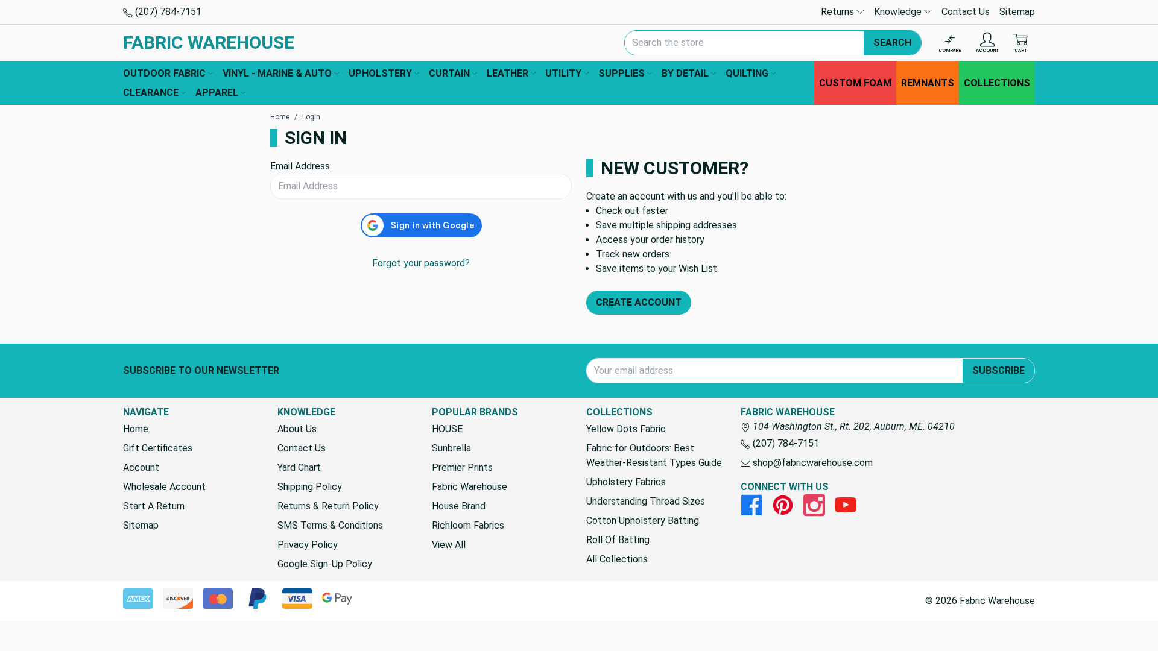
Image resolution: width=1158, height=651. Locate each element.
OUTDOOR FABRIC (164, 73)
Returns (838, 11)
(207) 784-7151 (167, 11)
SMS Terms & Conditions (330, 525)
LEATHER (507, 73)
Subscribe (998, 370)
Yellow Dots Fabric (626, 429)
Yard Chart (299, 467)
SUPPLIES (621, 73)
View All (449, 544)
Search (892, 42)
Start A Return (154, 506)
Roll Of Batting (618, 540)
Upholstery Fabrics (626, 482)
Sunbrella (451, 448)
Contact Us (965, 11)
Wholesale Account (164, 486)
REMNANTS (927, 83)
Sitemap (1017, 11)
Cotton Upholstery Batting (642, 520)
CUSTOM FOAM (855, 83)
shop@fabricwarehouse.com (811, 462)
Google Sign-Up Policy (324, 564)
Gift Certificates (157, 448)
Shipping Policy (309, 486)
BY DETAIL (685, 73)
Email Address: (301, 166)
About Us (297, 429)
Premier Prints (462, 467)
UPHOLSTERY (380, 73)
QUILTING (747, 73)
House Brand (459, 506)
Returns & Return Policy (328, 506)
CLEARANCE (151, 92)
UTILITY (563, 73)
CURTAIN (449, 73)
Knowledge (899, 11)
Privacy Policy (307, 544)
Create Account (639, 302)
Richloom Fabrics (468, 525)
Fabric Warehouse (469, 486)
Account (141, 467)
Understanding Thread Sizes (645, 501)
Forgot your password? (421, 263)
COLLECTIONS (997, 83)
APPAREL (216, 92)
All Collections (617, 559)
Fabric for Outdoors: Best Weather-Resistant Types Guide (654, 455)
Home (135, 429)
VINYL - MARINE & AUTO (277, 73)
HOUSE (447, 429)
